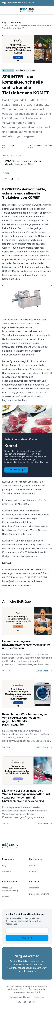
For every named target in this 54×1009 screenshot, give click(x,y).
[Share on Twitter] (12, 179)
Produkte (6, 871)
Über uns (33, 865)
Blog (4, 22)
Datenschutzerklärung (39, 894)
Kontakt (5, 896)
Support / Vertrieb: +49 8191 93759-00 (18, 3)
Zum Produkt (14, 469)
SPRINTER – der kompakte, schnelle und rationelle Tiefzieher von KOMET (26, 26)
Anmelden (27, 938)
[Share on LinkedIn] (18, 179)
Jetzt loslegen (27, 971)
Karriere (33, 871)
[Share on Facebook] (6, 179)
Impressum (34, 888)
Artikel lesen (42, 671)
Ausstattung (15, 22)
